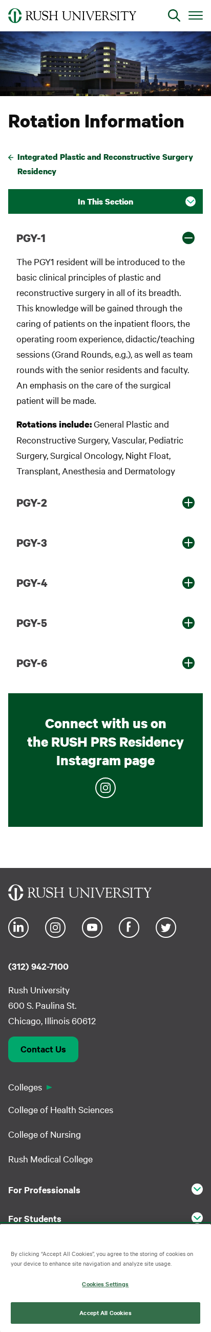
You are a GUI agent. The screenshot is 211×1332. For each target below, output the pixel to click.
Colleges (25, 1087)
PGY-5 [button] (31, 623)
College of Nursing (44, 1134)
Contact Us (43, 1049)
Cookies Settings (105, 1284)
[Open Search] (174, 15)
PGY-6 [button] (31, 663)
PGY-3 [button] (31, 542)
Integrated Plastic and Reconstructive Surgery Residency (105, 164)
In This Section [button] (105, 201)
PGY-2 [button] (31, 502)
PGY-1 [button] (31, 238)
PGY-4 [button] (32, 583)
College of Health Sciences (60, 1109)
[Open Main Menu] (195, 14)
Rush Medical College (50, 1158)
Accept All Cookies (105, 1312)
